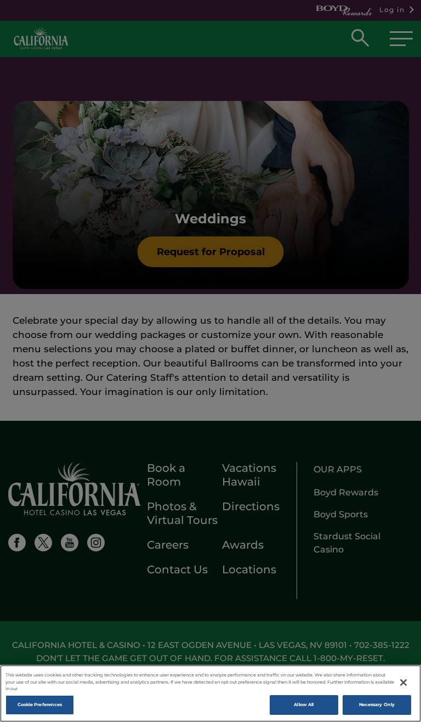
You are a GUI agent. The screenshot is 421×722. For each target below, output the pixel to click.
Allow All (304, 704)
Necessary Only (377, 704)
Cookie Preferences (40, 704)
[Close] (403, 682)
